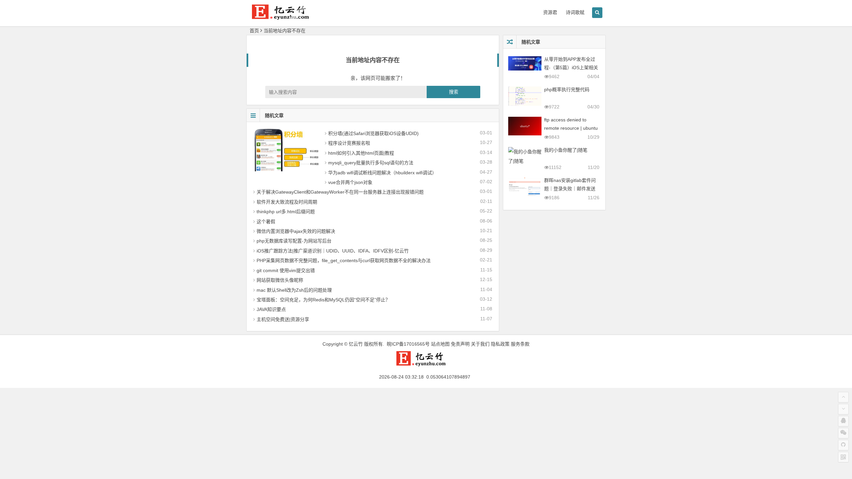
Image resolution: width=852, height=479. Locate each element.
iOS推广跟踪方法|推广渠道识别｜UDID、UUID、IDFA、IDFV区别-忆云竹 (333, 250)
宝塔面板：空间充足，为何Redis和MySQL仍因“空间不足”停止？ (323, 299)
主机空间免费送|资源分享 (283, 319)
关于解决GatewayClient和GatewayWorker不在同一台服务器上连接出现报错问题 (340, 192)
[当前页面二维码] (843, 457)
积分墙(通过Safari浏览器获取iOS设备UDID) (373, 133)
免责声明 (460, 344)
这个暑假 (266, 221)
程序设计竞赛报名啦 (349, 143)
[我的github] (843, 445)
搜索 (453, 91)
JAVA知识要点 (271, 309)
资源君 (550, 12)
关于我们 (480, 344)
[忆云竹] (286, 17)
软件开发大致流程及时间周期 (287, 202)
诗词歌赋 (575, 12)
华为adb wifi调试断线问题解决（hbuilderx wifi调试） (382, 172)
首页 (254, 30)
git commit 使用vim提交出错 (286, 270)
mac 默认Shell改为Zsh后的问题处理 (294, 290)
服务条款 (520, 344)
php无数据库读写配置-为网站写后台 (294, 240)
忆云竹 (356, 344)
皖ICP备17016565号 (408, 344)
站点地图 (440, 344)
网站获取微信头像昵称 (280, 280)
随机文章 (274, 115)
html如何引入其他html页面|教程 (361, 153)
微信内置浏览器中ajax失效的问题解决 (296, 231)
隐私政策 (500, 344)
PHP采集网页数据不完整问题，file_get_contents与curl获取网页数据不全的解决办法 (344, 260)
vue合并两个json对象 (350, 182)
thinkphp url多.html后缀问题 (286, 211)
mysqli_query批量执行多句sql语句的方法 (370, 162)
